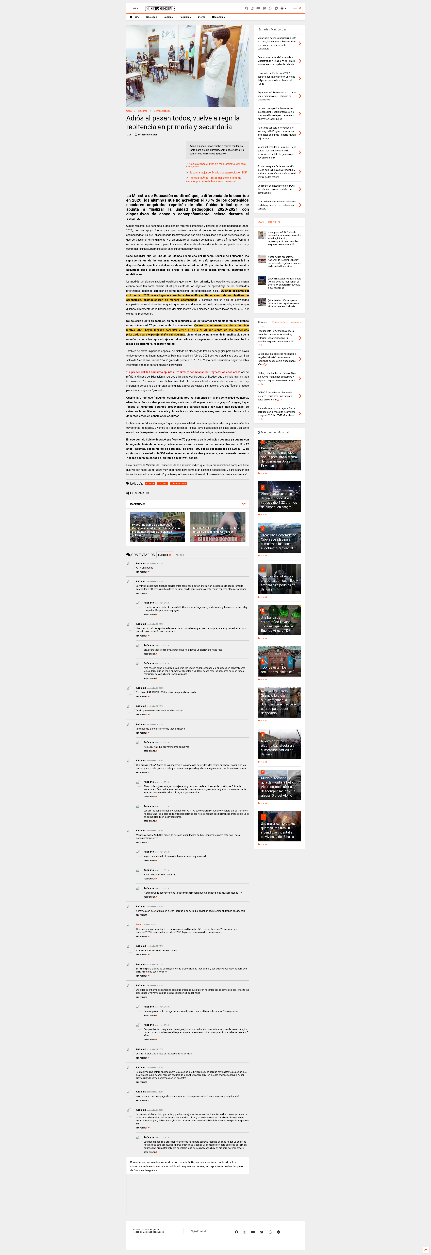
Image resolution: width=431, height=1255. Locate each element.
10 (264, 817)
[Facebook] (246, 8)
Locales (168, 17)
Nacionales (218, 17)
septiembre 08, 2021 (163, 664)
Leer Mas (262, 473)
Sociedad (151, 17)
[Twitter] (264, 8)
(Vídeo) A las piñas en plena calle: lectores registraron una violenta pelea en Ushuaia (283, 303)
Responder (141, 572)
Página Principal (198, 1231)
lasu (138, 924)
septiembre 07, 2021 (155, 563)
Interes (201, 17)
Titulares (142, 111)
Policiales (185, 17)
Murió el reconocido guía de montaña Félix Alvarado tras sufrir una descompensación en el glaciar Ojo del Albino (278, 787)
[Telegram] (276, 8)
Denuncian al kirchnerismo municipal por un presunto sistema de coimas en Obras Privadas (279, 457)
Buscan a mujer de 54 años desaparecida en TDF (218, 172)
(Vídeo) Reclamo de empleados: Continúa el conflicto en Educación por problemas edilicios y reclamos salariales (156, 530)
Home (136, 17)
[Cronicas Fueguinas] (160, 9)
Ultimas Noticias (162, 111)
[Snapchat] (270, 8)
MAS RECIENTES (269, 222)
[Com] (278, 1232)
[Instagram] (252, 8)
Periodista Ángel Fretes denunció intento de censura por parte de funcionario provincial (213, 179)
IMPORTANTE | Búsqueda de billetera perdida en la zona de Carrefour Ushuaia (215, 532)
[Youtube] (258, 8)
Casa (129, 111)
